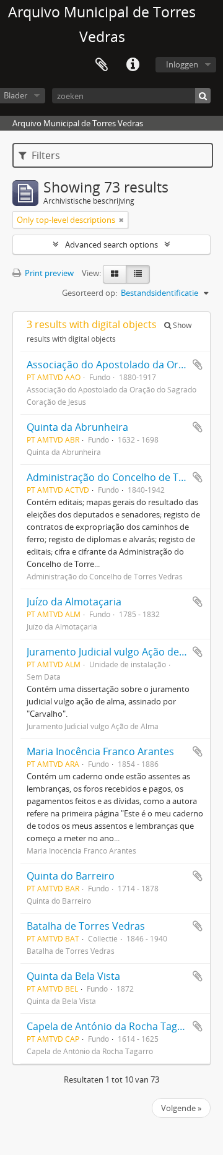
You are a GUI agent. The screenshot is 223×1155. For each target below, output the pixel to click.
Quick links (132, 65)
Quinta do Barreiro (71, 876)
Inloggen (182, 64)
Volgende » (181, 1108)
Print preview (48, 273)
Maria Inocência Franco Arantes (100, 751)
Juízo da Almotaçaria (74, 601)
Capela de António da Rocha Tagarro (112, 1026)
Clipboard (101, 65)
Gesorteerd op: (89, 292)
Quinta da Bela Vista (73, 976)
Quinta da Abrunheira (77, 427)
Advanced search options (111, 244)
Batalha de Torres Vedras (86, 926)
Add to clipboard (197, 364)
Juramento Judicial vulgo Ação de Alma (116, 652)
